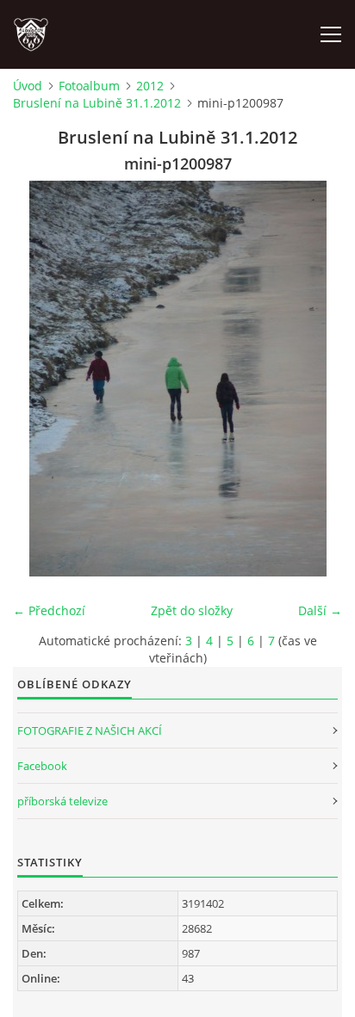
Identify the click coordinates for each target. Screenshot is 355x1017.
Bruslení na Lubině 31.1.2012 (97, 103)
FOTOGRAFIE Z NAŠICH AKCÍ (89, 730)
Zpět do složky (192, 610)
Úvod (27, 85)
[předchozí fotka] (41, 378)
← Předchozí (49, 610)
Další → (320, 610)
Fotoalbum (89, 85)
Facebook (42, 766)
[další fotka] (314, 378)
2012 (150, 85)
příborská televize (62, 801)
